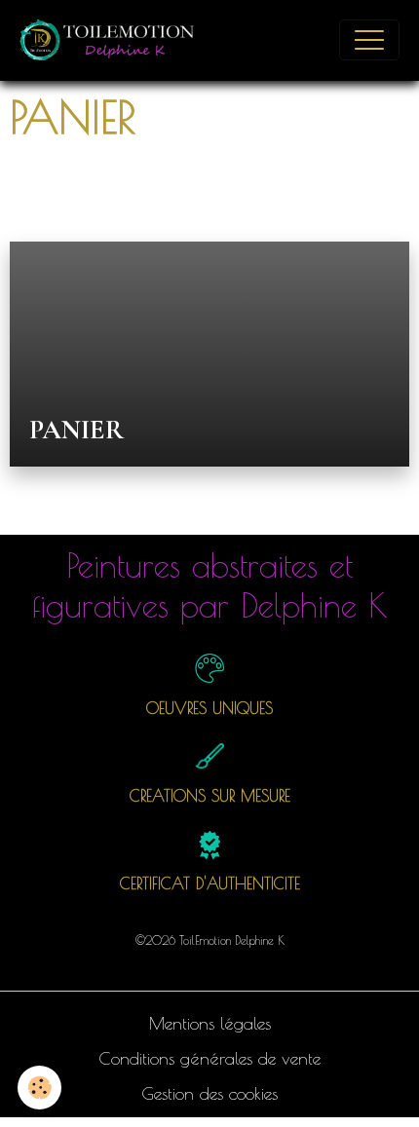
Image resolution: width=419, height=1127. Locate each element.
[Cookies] (39, 1087)
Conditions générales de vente (209, 1058)
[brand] (113, 39)
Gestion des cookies (209, 1093)
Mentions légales (210, 1023)
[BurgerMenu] (369, 39)
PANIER (76, 430)
